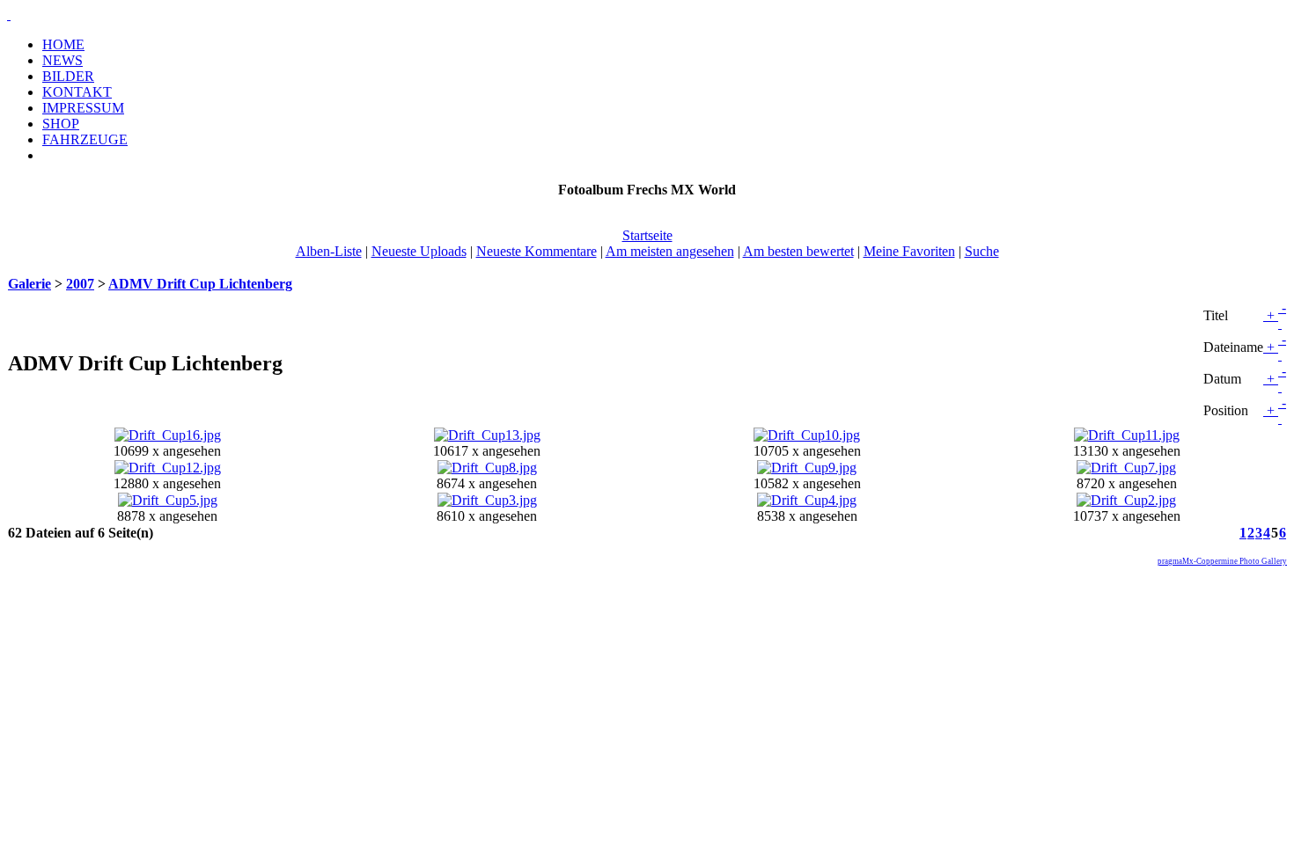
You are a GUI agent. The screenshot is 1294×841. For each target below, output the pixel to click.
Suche (982, 251)
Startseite (647, 235)
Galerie (29, 283)
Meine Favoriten (909, 251)
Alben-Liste (329, 251)
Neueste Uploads (419, 251)
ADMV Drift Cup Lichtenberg (200, 283)
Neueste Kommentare (536, 251)
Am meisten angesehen (670, 251)
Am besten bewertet (798, 251)
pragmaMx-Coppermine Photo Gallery (1222, 561)
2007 (80, 283)
